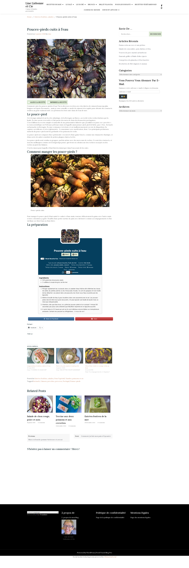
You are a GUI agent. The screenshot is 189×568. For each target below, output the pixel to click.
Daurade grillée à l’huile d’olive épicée (133, 56)
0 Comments (43, 426)
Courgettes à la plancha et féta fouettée (134, 60)
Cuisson (44, 381)
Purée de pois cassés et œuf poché (67, 366)
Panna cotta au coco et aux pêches (132, 45)
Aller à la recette (37, 102)
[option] (40, 412)
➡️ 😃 (123, 96)
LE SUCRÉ (80, 4)
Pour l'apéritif (59, 378)
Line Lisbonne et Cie (35, 4)
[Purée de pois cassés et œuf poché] (69, 355)
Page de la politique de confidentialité (110, 517)
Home (29, 17)
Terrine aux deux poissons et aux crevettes (36, 419)
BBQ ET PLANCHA (106, 4)
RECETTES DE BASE (54, 4)
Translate (43, 515)
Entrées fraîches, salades (44, 17)
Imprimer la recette (58, 102)
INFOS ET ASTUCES (109, 10)
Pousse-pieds (75, 381)
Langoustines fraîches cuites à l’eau (38, 366)
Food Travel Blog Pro (104, 553)
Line (49, 34)
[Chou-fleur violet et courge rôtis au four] (98, 355)
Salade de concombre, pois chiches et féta (135, 49)
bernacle (36, 381)
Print (66, 254)
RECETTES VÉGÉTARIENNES (146, 4)
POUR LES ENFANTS (123, 4)
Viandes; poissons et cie (74, 378)
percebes (50, 381)
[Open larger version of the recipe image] (70, 236)
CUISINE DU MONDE (92, 10)
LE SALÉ (69, 4)
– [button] (65, 272)
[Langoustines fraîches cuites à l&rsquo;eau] (40, 355)
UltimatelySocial (110, 557)
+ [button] (71, 272)
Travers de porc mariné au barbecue (133, 53)
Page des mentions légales (140, 517)
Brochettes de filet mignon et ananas (133, 64)
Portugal (66, 381)
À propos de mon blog (70, 517)
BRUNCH (91, 4)
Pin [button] (75, 254)
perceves (58, 381)
